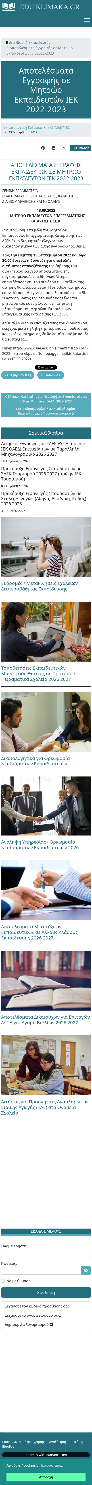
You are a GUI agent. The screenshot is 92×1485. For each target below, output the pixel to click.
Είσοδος (8, 1446)
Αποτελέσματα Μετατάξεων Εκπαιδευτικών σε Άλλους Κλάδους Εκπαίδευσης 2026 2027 (39, 932)
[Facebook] (43, 148)
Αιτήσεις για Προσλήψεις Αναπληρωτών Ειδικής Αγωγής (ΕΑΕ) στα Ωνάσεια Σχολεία (44, 1107)
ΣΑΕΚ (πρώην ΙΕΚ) (18, 375)
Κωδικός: (9, 1263)
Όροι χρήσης (35, 1442)
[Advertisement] (46, 1175)
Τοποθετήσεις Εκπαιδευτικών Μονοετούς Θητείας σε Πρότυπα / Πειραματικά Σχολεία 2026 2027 (38, 673)
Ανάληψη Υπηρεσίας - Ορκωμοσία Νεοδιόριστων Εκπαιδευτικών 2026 (40, 844)
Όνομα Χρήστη (13, 1246)
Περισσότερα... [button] (51, 1465)
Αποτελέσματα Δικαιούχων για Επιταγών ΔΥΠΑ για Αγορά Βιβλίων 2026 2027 (45, 1020)
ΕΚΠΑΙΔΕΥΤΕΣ (59, 127)
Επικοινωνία (11, 1442)
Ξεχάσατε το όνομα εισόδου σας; (33, 1315)
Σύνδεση (46, 1292)
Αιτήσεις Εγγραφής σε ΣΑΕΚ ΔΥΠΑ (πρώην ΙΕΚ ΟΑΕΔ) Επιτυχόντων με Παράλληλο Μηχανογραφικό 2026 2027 (43, 448)
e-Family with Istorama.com (46, 1455)
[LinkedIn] (53, 148)
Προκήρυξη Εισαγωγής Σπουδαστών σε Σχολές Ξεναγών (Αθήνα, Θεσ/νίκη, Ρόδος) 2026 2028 (43, 498)
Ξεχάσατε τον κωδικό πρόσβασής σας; (37, 1306)
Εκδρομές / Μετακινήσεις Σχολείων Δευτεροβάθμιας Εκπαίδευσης (39, 586)
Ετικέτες (77, 1442)
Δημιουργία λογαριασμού (27, 1324)
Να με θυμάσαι (19, 1280)
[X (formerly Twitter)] (64, 148)
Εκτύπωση (81, 148)
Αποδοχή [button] (46, 1477)
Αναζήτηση (57, 1442)
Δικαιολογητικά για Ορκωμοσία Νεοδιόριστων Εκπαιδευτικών (35, 761)
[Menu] (87, 20)
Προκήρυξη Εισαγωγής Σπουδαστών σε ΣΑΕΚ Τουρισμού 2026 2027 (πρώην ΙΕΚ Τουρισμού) (41, 473)
